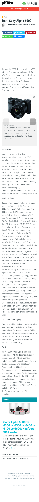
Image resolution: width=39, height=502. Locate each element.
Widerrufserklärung (28, 476)
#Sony (9, 458)
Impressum (8, 478)
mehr (13, 448)
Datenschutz (28, 473)
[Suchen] (32, 3)
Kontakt (15, 478)
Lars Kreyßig (11, 24)
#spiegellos (24, 458)
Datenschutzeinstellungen (27, 478)
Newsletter (11, 473)
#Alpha (15, 458)
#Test (4, 458)
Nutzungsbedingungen (13, 476)
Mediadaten (19, 473)
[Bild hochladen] (24, 3)
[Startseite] (7, 3)
